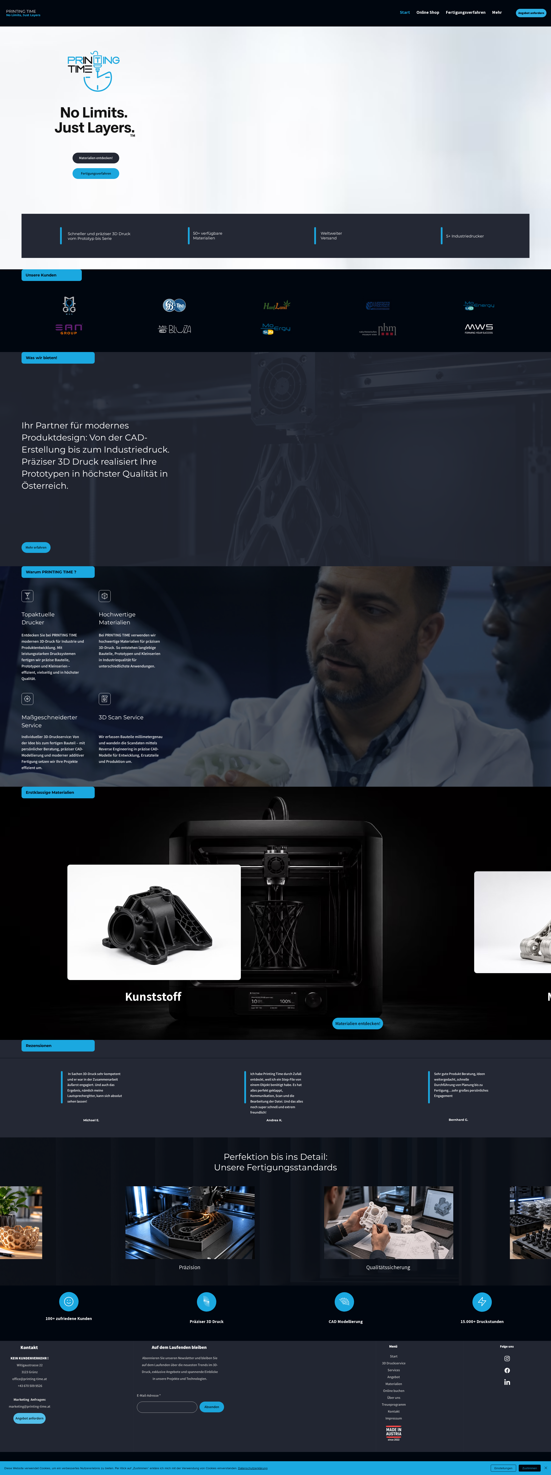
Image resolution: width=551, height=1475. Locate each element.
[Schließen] (545, 1468)
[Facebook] (507, 1370)
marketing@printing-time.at (29, 1406)
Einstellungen (503, 1468)
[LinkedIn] (507, 1382)
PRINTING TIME (21, 11)
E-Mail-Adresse (148, 1395)
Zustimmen (529, 1468)
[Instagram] (507, 1358)
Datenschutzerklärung (253, 1468)
